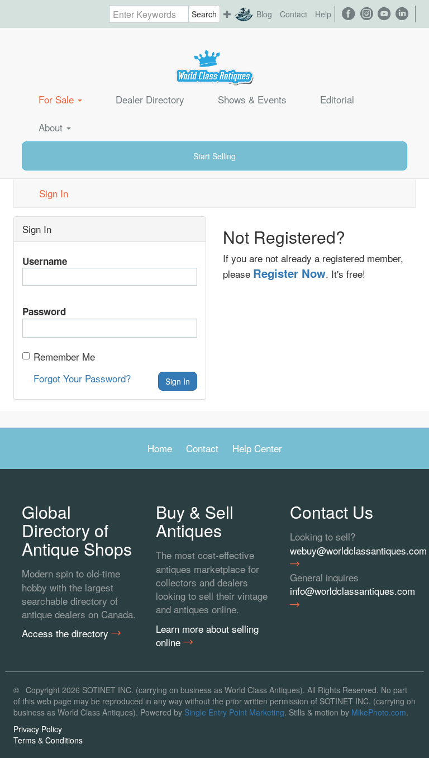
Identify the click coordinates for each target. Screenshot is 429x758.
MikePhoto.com (378, 712)
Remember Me (64, 356)
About (52, 127)
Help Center (257, 448)
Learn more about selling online (207, 635)
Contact (293, 14)
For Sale (58, 99)
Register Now (289, 273)
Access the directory (66, 633)
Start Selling (214, 156)
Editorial (337, 99)
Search (204, 14)
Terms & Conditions (48, 740)
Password (44, 311)
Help (323, 14)
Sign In (53, 193)
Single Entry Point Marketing (234, 712)
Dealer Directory (150, 99)
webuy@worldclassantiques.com (348, 550)
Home (159, 448)
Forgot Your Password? (82, 378)
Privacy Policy (37, 729)
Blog (264, 14)
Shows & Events (252, 99)
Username (44, 261)
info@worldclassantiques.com (348, 591)
